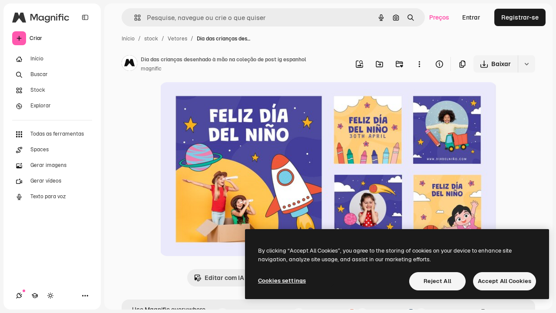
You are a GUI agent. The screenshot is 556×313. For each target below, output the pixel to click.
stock (151, 38)
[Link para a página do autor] (129, 64)
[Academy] (35, 296)
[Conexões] (19, 296)
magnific (151, 68)
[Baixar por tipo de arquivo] (526, 64)
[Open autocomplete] (134, 17)
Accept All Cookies (504, 281)
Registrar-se (520, 17)
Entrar (471, 17)
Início (128, 38)
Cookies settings (282, 280)
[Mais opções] (419, 64)
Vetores (177, 38)
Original (215, 99)
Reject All (437, 281)
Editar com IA (224, 278)
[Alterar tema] (50, 296)
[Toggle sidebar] (85, 17)
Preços (439, 17)
